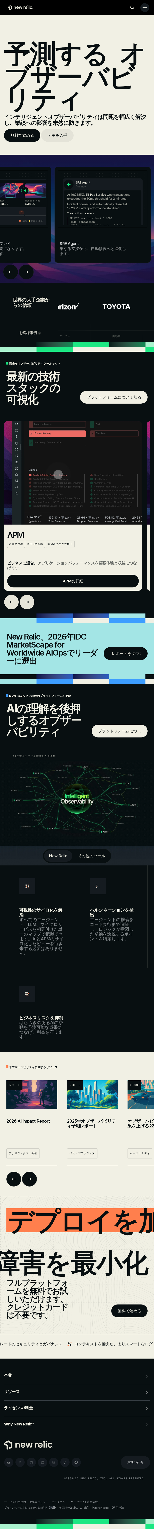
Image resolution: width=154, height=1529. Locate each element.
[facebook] (76, 1462)
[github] (31, 1462)
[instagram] (54, 1462)
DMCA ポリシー (38, 1502)
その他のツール (91, 855)
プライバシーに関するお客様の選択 (25, 1507)
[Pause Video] (73, 473)
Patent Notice (100, 1507)
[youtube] (9, 1462)
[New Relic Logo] (19, 7)
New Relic (58, 855)
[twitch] (65, 1462)
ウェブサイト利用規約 (84, 1502)
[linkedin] (42, 1462)
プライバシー (60, 1502)
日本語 (120, 1507)
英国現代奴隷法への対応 (74, 1507)
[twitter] (20, 1462)
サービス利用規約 (15, 1502)
